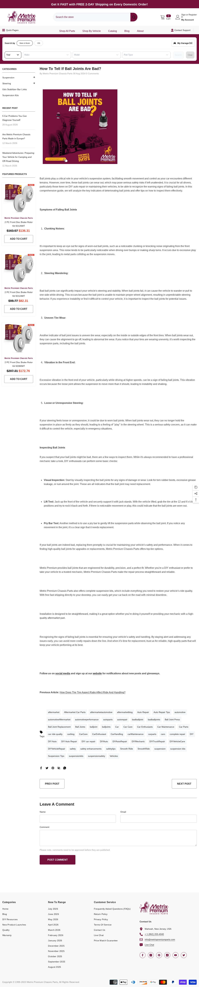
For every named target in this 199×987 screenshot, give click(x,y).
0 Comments (92, 73)
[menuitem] (18, 78)
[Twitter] (47, 768)
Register (193, 15)
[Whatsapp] (64, 768)
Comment (44, 827)
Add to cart (18, 239)
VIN (38, 43)
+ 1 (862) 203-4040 (154, 934)
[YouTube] (175, 955)
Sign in (183, 16)
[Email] (58, 768)
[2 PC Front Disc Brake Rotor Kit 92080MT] (18, 338)
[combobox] (91, 17)
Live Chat (149, 944)
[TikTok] (167, 955)
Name (43, 812)
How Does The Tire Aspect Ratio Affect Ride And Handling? (92, 692)
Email (123, 812)
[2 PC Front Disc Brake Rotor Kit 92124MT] (18, 268)
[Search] (95, 17)
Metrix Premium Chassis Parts (19, 218)
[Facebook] (41, 768)
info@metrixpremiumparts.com (160, 939)
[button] (18, 77)
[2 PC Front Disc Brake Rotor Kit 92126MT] (18, 198)
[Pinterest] (52, 768)
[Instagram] (151, 955)
